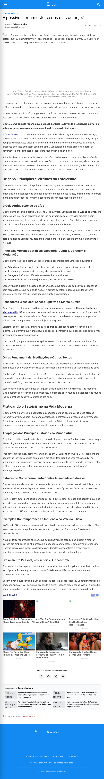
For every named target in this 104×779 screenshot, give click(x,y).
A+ (81, 26)
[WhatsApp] (41, 676)
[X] (55, 676)
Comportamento (10, 13)
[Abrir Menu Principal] (5, 4)
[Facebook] (48, 676)
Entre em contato (28, 716)
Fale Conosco (58, 756)
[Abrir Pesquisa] (98, 4)
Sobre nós (73, 756)
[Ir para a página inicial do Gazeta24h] (52, 4)
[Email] (63, 676)
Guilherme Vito (20, 24)
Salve (99, 26)
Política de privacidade (37, 756)
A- (76, 26)
